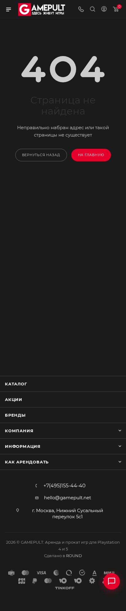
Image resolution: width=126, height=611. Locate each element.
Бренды (15, 415)
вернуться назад (41, 155)
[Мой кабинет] (104, 10)
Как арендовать (27, 461)
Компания (19, 430)
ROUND (74, 555)
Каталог (16, 383)
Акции (13, 399)
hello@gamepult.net (67, 497)
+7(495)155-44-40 (64, 485)
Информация (23, 446)
